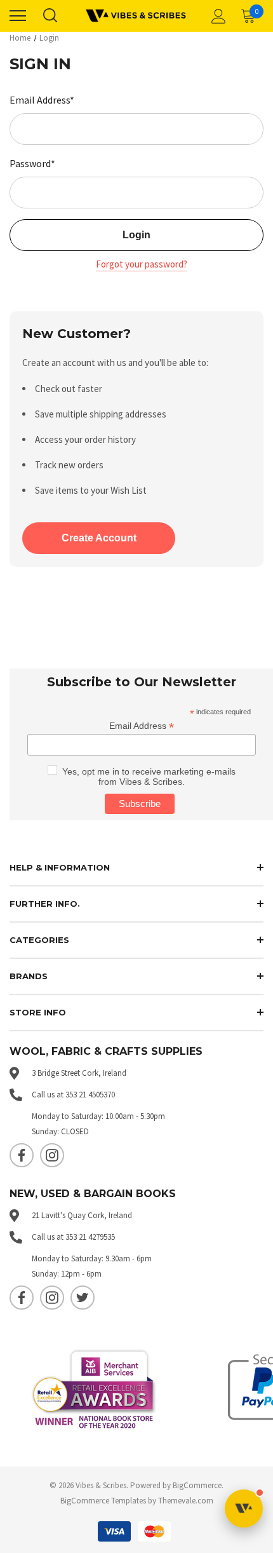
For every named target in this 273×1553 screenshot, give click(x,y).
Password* (32, 163)
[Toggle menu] (18, 16)
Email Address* (42, 99)
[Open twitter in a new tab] (82, 1297)
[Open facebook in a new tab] (22, 1155)
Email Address (141, 726)
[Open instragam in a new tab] (52, 1155)
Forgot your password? (141, 264)
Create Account (99, 537)
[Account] (216, 16)
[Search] (49, 16)
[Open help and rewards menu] (244, 1508)
